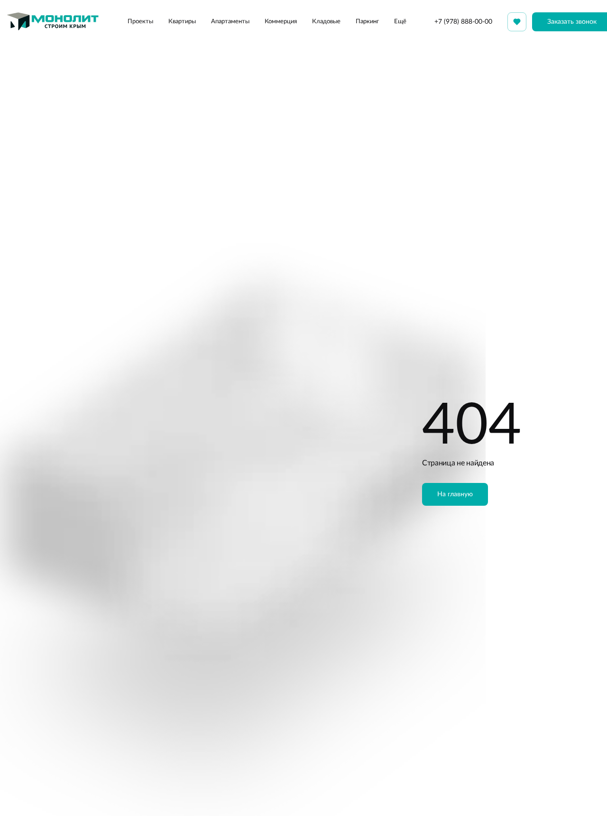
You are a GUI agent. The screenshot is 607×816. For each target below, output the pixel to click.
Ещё (400, 22)
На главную (455, 494)
